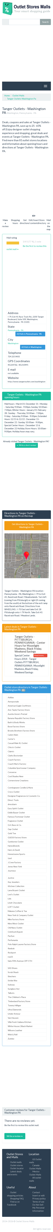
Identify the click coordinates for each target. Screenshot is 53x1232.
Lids (9, 898)
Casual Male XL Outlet (18, 743)
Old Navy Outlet (15, 927)
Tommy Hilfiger (14, 1005)
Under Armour (14, 1013)
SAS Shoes (12, 968)
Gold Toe (12, 833)
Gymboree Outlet (16, 841)
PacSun (11, 936)
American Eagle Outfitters (19, 705)
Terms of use (38, 1201)
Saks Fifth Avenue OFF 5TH (20, 961)
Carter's (11, 739)
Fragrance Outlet (15, 821)
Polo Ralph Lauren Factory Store (22, 944)
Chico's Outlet (14, 747)
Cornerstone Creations (18, 780)
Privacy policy (39, 1198)
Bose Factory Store (16, 726)
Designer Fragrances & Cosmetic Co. (24, 796)
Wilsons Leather (15, 1030)
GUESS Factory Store (17, 837)
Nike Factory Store (16, 919)
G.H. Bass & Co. (14, 825)
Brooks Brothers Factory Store (21, 730)
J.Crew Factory (14, 862)
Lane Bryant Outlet (16, 890)
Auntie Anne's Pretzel (17, 714)
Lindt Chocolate (15, 903)
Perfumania (13, 940)
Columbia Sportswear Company (21, 768)
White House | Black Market (20, 1026)
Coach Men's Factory (17, 764)
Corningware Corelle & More (20, 787)
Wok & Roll (12, 1034)
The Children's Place (17, 997)
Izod (10, 858)
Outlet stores (16, 1165)
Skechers (12, 976)
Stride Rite (12, 980)
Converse (12, 772)
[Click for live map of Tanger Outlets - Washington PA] (26, 555)
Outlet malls (16, 1162)
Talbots (11, 993)
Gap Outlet (13, 829)
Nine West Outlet (16, 923)
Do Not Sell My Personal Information (38, 1207)
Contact (36, 1192)
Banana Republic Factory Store (21, 718)
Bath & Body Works (16, 722)
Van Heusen (13, 1018)
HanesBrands (14, 846)
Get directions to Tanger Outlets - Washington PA (27, 525)
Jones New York (15, 866)
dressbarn (12, 804)
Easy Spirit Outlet (15, 808)
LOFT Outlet (13, 907)
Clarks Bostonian (15, 755)
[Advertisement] (26, 53)
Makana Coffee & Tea (17, 911)
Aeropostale (13, 701)
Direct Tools (13, 800)
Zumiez (11, 1038)
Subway (11, 984)
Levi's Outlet (13, 894)
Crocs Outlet (14, 792)
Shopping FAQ (17, 1198)
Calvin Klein (13, 735)
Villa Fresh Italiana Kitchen (19, 1022)
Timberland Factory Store (19, 1001)
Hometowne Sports (16, 854)
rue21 (10, 957)
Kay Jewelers (14, 882)
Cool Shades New (15, 776)
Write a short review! (27, 445)
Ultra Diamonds (14, 1009)
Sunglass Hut (14, 989)
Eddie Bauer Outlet (16, 812)
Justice (11, 878)
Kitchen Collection (16, 886)
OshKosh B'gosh (15, 932)
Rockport (12, 952)
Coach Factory (14, 759)
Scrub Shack (13, 972)
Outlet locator (17, 1168)
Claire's (11, 751)
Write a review (14, 1136)
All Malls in (29, 334)
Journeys (12, 870)
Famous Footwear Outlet (19, 816)
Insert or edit (38, 1195)
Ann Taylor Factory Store (19, 710)
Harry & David (14, 850)
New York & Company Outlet (20, 915)
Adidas (11, 697)
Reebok (11, 948)
